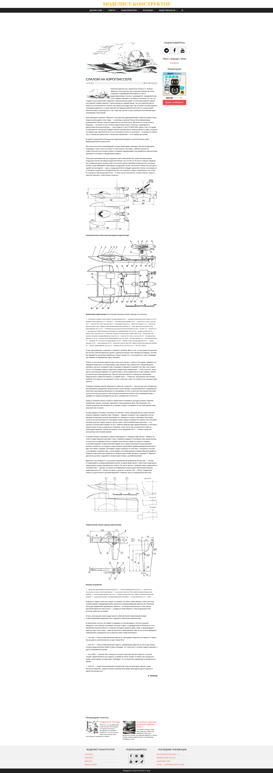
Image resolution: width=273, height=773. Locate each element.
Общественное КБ (167, 10)
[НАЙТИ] (182, 10)
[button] (104, 10)
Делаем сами (96, 10)
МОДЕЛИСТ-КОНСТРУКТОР (136, 4)
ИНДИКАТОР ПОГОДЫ (110, 722)
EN (175, 63)
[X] (136, 761)
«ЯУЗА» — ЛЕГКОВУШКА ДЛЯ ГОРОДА (170, 764)
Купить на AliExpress (174, 102)
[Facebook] (174, 50)
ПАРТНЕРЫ (89, 758)
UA (178, 63)
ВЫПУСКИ (88, 761)
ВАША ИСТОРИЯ (91, 764)
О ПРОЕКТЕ (89, 754)
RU (171, 63)
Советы (111, 10)
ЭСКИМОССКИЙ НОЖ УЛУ (166, 758)
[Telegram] (166, 50)
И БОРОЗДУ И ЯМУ (163, 761)
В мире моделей (151, 83)
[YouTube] (182, 50)
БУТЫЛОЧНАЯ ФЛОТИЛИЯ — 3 (168, 754)
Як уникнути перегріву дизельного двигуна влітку (146, 724)
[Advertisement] (136, 26)
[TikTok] (142, 761)
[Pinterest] (136, 756)
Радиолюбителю (129, 10)
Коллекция (148, 10)
